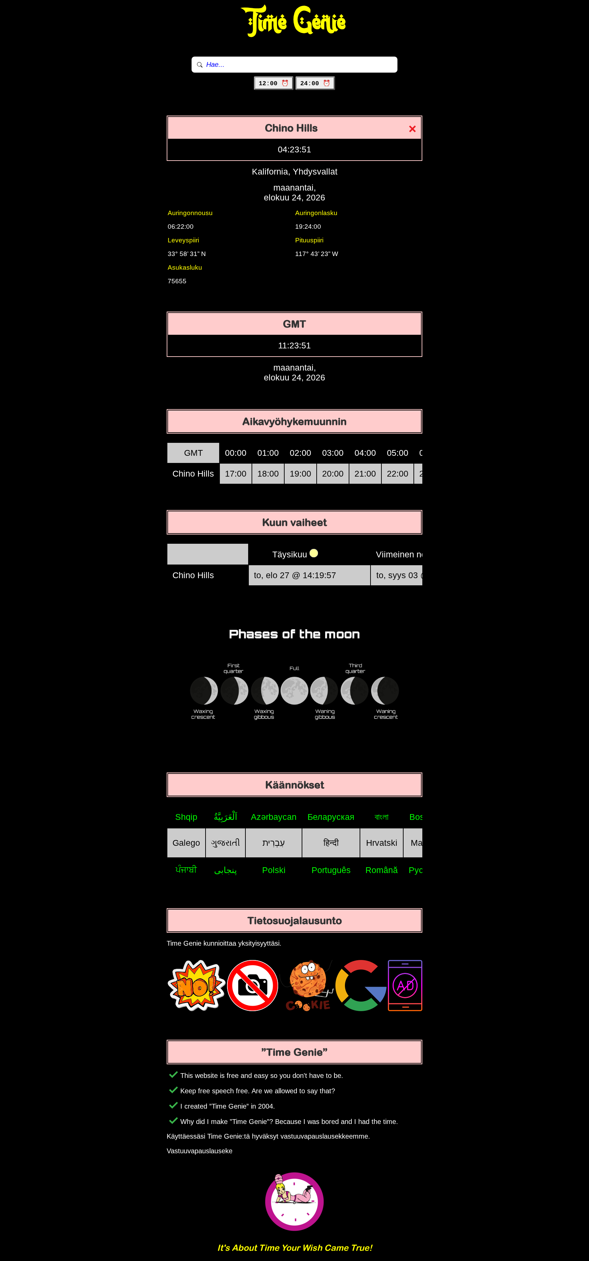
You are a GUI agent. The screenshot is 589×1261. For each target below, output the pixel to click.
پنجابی (225, 870)
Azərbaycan (274, 817)
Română (381, 870)
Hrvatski (381, 842)
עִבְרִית (273, 842)
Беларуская (330, 817)
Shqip (186, 817)
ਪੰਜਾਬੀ (186, 869)
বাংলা (382, 817)
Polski (274, 870)
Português (331, 870)
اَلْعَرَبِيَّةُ (225, 817)
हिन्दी (331, 842)
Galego (186, 842)
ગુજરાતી (225, 842)
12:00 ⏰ (274, 83)
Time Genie (295, 22)
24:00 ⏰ (315, 83)
